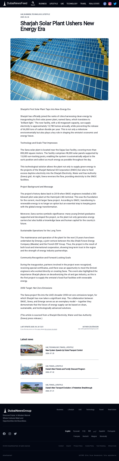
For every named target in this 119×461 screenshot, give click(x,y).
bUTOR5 (81, 455)
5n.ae (91, 455)
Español (102, 431)
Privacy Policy (78, 446)
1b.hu (105, 455)
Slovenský (103, 436)
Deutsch (86, 436)
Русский (76, 431)
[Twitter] (15, 433)
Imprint (68, 446)
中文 (84, 431)
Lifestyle (54, 4)
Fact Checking (101, 446)
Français (77, 436)
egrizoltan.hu (112, 455)
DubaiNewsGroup (19, 410)
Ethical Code (112, 446)
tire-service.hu (98, 455)
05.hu (87, 455)
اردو (94, 431)
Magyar (94, 436)
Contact (61, 446)
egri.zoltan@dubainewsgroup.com (88, 329)
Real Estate (94, 4)
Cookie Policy (89, 446)
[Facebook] (4, 433)
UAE (62, 4)
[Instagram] (9, 433)
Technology (71, 4)
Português (111, 431)
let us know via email (51, 329)
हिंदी (89, 431)
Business (43, 4)
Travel (83, 4)
